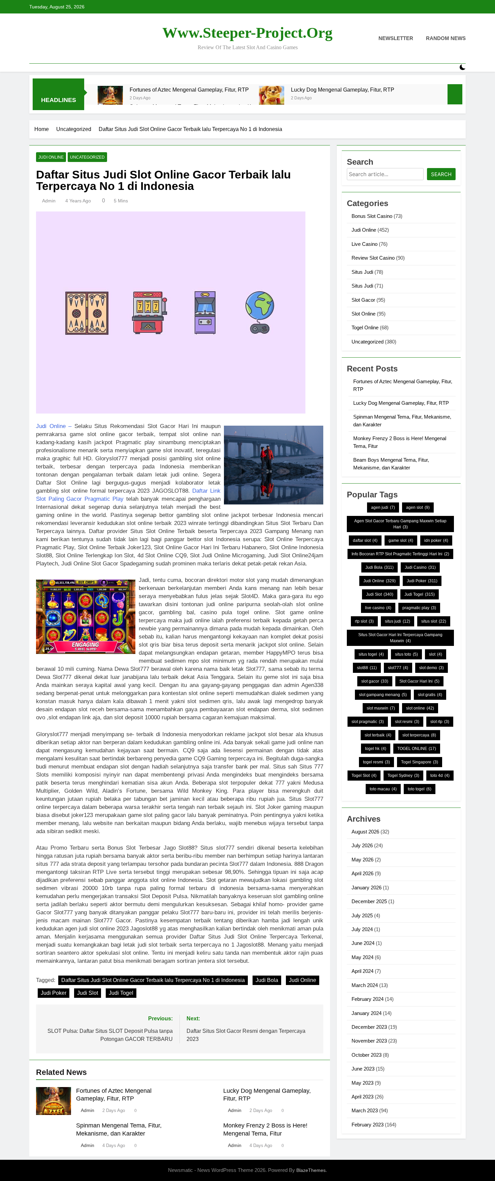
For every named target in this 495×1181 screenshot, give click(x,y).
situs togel (371, 654)
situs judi (397, 621)
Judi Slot (87, 993)
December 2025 (369, 901)
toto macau (383, 789)
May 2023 (362, 1083)
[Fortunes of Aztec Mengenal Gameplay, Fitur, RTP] (110, 98)
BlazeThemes (311, 1170)
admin (49, 200)
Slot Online (363, 314)
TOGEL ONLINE (416, 748)
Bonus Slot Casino (372, 216)
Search (441, 174)
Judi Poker (53, 993)
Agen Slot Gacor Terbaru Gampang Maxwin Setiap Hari (400, 524)
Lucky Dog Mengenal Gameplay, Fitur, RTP (342, 90)
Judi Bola (267, 980)
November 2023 (369, 1041)
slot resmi (407, 721)
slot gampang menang (383, 694)
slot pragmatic (368, 721)
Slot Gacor (363, 300)
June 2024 (363, 943)
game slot (401, 540)
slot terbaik (378, 735)
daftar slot (365, 540)
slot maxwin (381, 708)
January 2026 (367, 887)
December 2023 (369, 1027)
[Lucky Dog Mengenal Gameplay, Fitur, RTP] (271, 98)
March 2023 (365, 1110)
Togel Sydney (403, 775)
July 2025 (362, 915)
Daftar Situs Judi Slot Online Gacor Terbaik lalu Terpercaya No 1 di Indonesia (153, 980)
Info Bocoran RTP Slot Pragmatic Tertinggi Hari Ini (400, 554)
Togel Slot (364, 775)
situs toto (406, 654)
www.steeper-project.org (247, 32)
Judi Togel (121, 993)
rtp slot (364, 621)
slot (435, 654)
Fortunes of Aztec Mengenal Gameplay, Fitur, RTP (189, 90)
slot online (420, 708)
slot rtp (439, 721)
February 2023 (368, 1124)
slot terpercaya (419, 735)
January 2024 (367, 1013)
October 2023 (367, 1055)
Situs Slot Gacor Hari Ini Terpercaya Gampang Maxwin (400, 637)
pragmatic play (419, 607)
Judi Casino (420, 567)
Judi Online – (53, 426)
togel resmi (376, 762)
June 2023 (363, 1069)
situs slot (433, 621)
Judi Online (51, 157)
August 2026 (365, 831)
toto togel (419, 789)
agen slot (418, 507)
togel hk (375, 748)
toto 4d (440, 775)
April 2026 (362, 873)
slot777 (398, 667)
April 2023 (362, 1097)
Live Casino (364, 244)
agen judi (383, 507)
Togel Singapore (419, 762)
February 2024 (368, 999)
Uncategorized (87, 157)
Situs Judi (362, 272)
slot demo (431, 667)
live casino (378, 607)
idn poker (436, 540)
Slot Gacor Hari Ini (419, 681)
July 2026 (362, 845)
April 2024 (362, 971)
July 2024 (362, 929)
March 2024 (365, 985)
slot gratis (430, 694)
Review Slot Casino (373, 258)
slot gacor (374, 681)
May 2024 (362, 957)
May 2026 (362, 859)
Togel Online (365, 327)
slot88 (367, 667)
